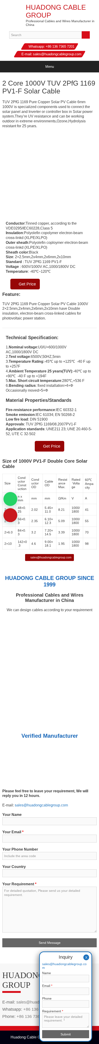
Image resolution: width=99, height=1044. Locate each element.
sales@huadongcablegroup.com (57, 54)
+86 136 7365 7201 (60, 46)
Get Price (26, 284)
